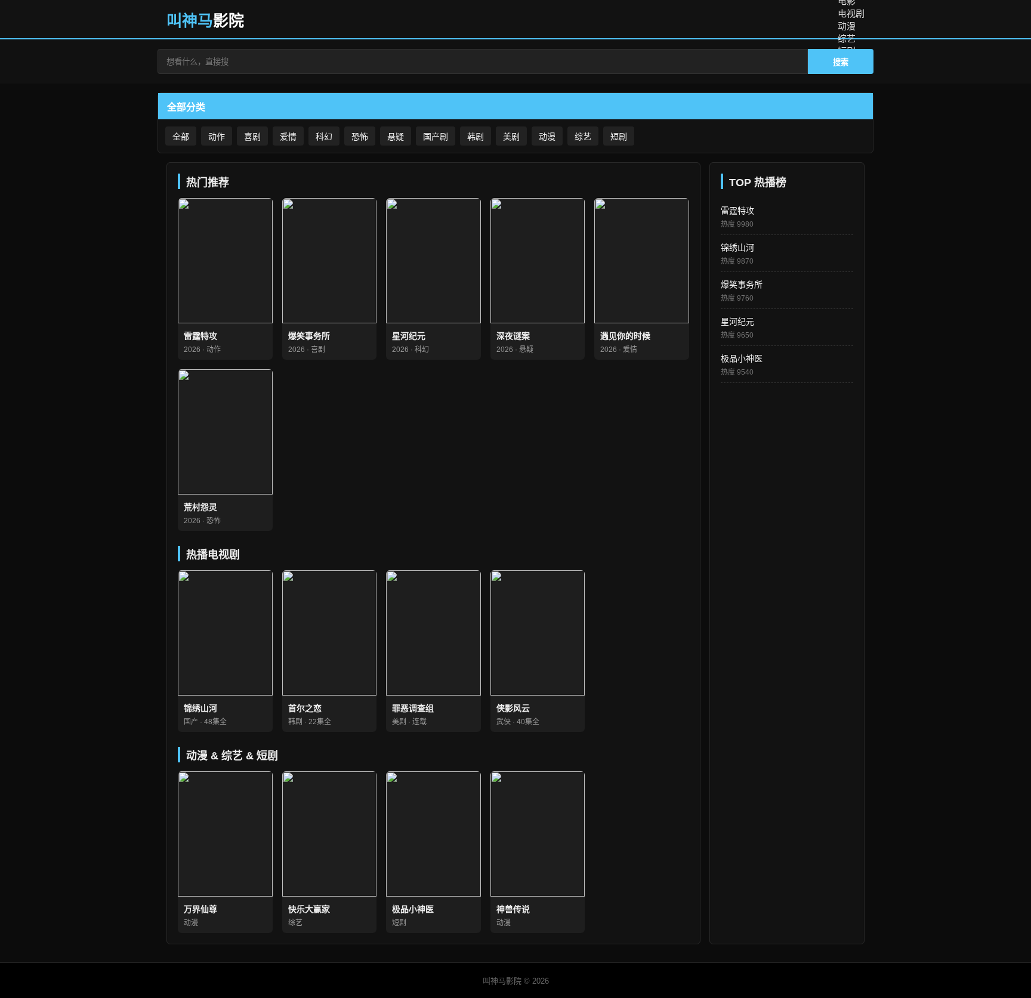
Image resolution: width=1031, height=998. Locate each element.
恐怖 (359, 136)
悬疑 (395, 136)
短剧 (618, 136)
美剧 (511, 136)
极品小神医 (742, 358)
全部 (180, 136)
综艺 (847, 38)
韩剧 (475, 136)
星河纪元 (737, 321)
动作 (216, 136)
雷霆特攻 (737, 210)
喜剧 (252, 136)
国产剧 (435, 136)
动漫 (847, 26)
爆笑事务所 (742, 284)
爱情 (288, 136)
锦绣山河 (737, 247)
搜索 (840, 62)
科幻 (324, 136)
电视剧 (851, 13)
